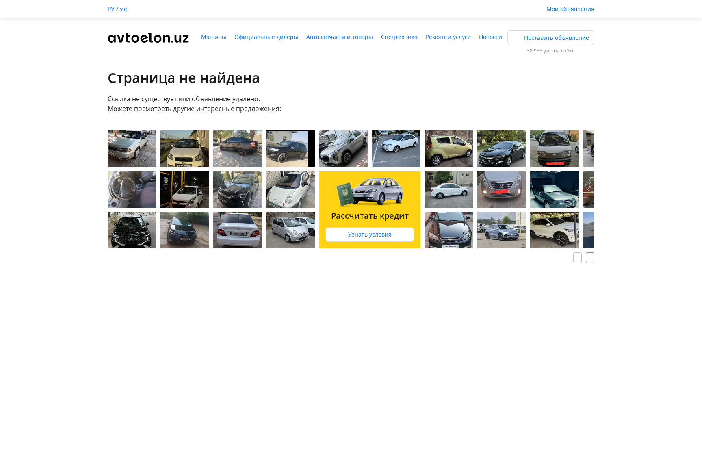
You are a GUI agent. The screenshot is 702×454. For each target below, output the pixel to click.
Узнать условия (370, 234)
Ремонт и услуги (448, 37)
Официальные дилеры (266, 37)
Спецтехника (399, 37)
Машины (213, 37)
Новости (490, 37)
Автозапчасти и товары (339, 37)
